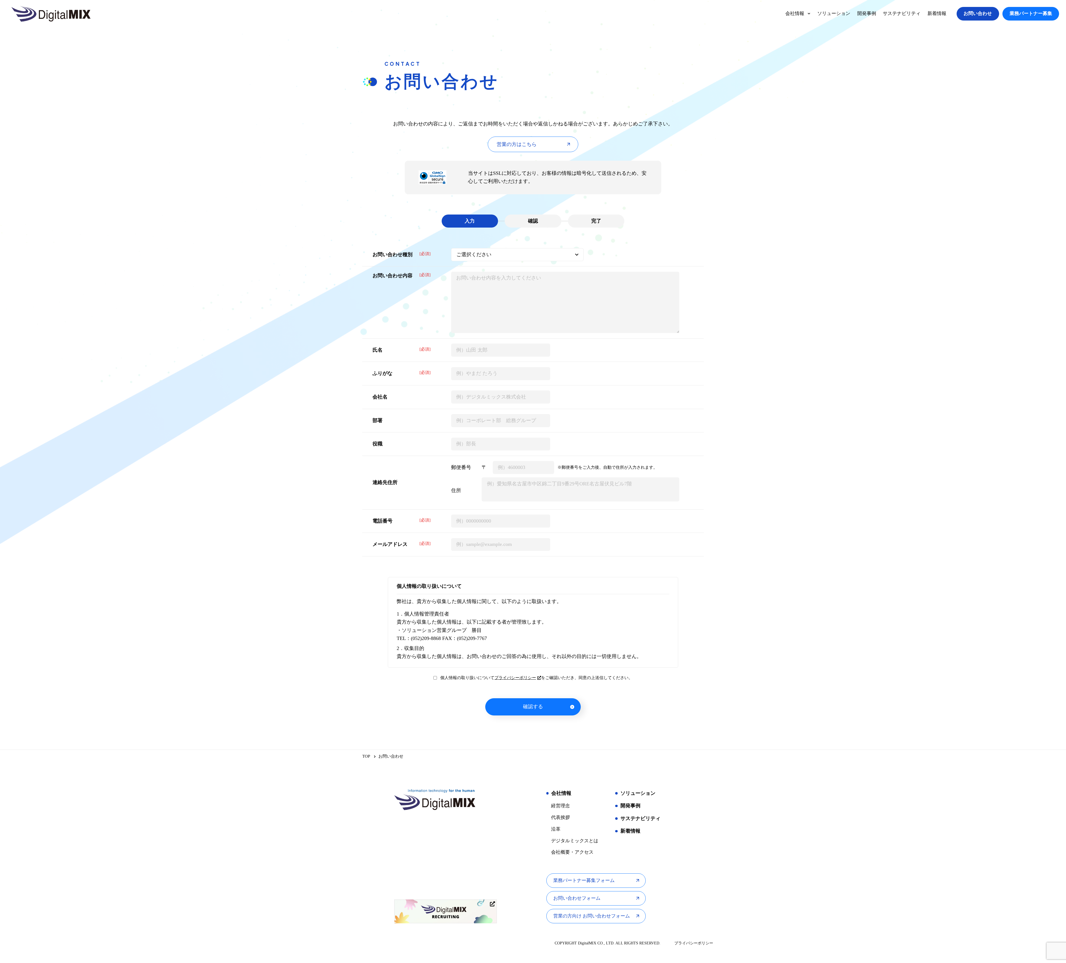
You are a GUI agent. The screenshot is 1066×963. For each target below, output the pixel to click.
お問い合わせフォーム (576, 898)
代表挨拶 (560, 817)
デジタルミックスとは (574, 840)
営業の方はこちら (517, 144)
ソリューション (637, 793)
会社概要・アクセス (572, 852)
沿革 (555, 829)
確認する (533, 706)
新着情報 (630, 831)
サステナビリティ (640, 818)
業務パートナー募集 (1031, 13)
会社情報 (561, 793)
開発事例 (630, 805)
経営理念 (560, 805)
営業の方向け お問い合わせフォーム (591, 916)
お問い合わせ (978, 13)
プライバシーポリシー (515, 677)
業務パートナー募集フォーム (584, 880)
